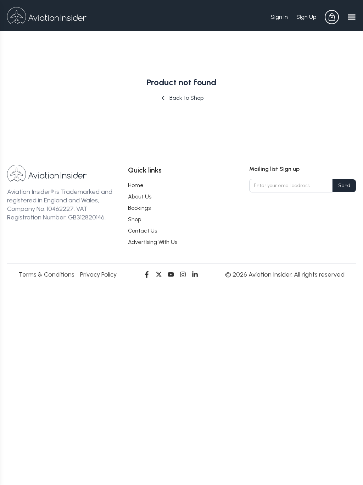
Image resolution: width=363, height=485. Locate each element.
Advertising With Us (152, 242)
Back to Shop (186, 97)
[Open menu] (351, 17)
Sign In (279, 16)
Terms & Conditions (46, 274)
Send (344, 185)
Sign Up (306, 16)
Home (136, 185)
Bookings (139, 208)
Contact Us (142, 230)
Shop (134, 219)
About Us (139, 196)
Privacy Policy (98, 274)
